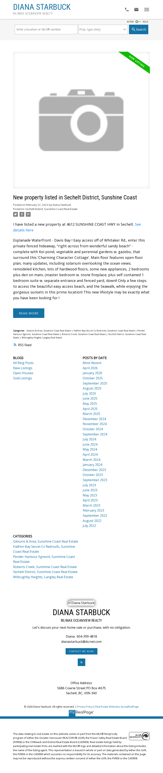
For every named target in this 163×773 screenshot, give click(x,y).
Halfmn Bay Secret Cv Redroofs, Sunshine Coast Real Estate (105, 330)
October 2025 (93, 378)
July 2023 (89, 485)
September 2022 (95, 515)
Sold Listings (22, 378)
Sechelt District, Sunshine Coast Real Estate (51, 209)
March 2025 (91, 414)
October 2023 (93, 475)
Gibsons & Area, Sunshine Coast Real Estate (49, 330)
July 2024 (89, 439)
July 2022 (89, 525)
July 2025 (89, 393)
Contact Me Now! (81, 651)
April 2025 (90, 409)
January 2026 (92, 373)
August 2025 (92, 388)
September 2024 (95, 434)
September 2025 (95, 383)
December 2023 (94, 470)
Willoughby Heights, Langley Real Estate (42, 337)
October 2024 (93, 429)
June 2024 (90, 444)
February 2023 (93, 510)
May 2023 (90, 495)
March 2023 (91, 505)
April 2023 (90, 500)
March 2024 (91, 459)
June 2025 (90, 398)
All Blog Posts (23, 363)
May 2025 (90, 403)
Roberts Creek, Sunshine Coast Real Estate (84, 334)
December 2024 (94, 419)
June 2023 (90, 490)
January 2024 (92, 464)
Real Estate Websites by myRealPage (117, 706)
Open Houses (23, 373)
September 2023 (95, 480)
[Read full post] (81, 122)
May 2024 (90, 449)
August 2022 (92, 521)
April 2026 (90, 368)
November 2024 (95, 424)
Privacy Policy (85, 706)
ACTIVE (130, 21)
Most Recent (92, 363)
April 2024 (90, 454)
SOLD (145, 21)
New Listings (22, 368)
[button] (82, 651)
